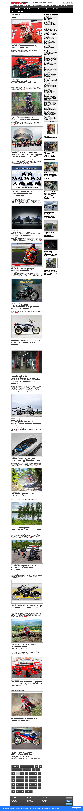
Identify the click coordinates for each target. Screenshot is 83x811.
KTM (57, 9)
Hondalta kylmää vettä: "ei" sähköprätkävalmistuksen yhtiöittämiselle (22, 193)
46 (30, 787)
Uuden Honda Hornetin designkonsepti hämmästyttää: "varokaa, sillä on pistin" (26, 607)
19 (35, 773)
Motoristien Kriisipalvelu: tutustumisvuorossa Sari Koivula (51, 137)
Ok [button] (76, 808)
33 (35, 780)
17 (26, 773)
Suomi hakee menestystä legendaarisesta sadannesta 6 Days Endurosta (50, 42)
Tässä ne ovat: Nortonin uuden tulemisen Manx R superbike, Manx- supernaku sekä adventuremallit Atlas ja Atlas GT (50, 195)
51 (22, 791)
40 (35, 784)
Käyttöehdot (13, 804)
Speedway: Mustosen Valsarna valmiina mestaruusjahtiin (50, 46)
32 (30, 780)
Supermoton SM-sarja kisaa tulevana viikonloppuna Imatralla (50, 29)
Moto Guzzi (62, 9)
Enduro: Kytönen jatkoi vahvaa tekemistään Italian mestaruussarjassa (23, 647)
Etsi (68, 797)
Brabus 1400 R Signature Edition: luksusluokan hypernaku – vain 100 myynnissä (50, 253)
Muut (22, 11)
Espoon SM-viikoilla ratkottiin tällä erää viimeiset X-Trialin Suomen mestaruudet (50, 80)
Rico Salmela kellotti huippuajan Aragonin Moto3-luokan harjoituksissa (50, 18)
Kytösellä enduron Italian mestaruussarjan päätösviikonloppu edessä (26, 83)
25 (30, 777)
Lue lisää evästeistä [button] (55, 808)
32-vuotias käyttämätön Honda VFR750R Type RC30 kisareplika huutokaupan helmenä (24, 754)
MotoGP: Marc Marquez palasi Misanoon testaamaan (23, 270)
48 (39, 787)
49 (13, 791)
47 (35, 787)
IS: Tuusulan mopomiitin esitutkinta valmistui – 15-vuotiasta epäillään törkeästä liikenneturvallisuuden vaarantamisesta (50, 24)
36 (17, 784)
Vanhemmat (28, 791)
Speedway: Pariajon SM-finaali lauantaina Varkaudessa (50, 63)
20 (39, 773)
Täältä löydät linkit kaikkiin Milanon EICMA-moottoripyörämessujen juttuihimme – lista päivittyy (50, 175)
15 (17, 773)
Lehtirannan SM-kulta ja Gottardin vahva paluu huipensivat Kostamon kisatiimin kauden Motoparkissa (50, 68)
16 (22, 773)
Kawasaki (52, 9)
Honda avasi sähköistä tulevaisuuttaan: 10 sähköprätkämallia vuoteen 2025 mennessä (26, 234)
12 (33, 769)
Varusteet (30, 5)
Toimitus (28, 797)
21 (13, 777)
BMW (16, 9)
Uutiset (24, 5)
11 (29, 769)
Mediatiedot (44, 802)
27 (39, 777)
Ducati (20, 9)
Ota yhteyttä (63, 5)
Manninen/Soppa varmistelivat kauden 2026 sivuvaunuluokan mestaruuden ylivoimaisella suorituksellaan (50, 103)
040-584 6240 (30, 804)
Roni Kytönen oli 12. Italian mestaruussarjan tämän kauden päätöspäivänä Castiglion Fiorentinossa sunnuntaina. (26, 51)
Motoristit (44, 5)
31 (26, 780)
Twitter (69, 804)
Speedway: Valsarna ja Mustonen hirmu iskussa (49, 37)
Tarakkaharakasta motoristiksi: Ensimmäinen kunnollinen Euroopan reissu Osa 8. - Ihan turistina (50, 215)
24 (26, 777)
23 (22, 777)
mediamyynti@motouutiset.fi (47, 800)
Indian (46, 9)
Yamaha (18, 11)
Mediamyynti (45, 797)
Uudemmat (15, 766)
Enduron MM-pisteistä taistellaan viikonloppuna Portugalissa (24, 495)
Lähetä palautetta (29, 801)
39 (30, 784)
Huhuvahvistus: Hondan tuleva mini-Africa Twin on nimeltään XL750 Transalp (26, 342)
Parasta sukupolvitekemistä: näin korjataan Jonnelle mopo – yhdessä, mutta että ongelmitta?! (50, 271)
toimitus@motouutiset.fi (30, 802)
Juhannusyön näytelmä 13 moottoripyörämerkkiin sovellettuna (26, 528)
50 (17, 791)
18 (30, 773)
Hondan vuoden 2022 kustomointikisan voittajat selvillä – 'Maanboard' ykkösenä (25, 307)
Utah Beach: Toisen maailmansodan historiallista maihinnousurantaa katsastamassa (49, 235)
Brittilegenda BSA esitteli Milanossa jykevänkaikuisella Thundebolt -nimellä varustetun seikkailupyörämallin (49, 156)
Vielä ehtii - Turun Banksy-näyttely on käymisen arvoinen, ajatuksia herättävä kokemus (50, 113)
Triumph (12, 11)
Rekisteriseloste (14, 802)
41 (39, 784)
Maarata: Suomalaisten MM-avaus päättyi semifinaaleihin (50, 108)
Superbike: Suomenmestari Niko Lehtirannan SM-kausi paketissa (50, 33)
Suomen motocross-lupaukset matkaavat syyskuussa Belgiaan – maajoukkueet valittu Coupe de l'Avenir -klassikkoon (50, 58)
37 (22, 784)
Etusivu (12, 5)
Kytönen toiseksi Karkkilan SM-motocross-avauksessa (24, 719)
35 (13, 784)
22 (17, 777)
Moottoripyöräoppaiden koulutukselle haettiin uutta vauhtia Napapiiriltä (49, 91)
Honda (35, 9)
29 (17, 780)
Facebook (68, 801)
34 (39, 780)
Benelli (39, 571)
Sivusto (57, 5)
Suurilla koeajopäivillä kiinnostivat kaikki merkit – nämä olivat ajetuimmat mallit (25, 567)
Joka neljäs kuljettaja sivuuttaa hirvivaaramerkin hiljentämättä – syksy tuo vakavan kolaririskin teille (50, 85)
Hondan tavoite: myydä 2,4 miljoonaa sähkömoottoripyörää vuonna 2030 (26, 460)
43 (17, 787)
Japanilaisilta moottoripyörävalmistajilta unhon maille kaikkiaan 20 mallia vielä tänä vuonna (26, 423)
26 (35, 777)
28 (13, 780)
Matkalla (36, 5)
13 (37, 769)
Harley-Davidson (28, 9)
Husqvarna (41, 9)
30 (22, 780)
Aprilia (12, 9)
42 (13, 787)
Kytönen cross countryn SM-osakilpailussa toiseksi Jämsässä (25, 119)
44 (22, 787)
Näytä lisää (51, 121)
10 (24, 769)
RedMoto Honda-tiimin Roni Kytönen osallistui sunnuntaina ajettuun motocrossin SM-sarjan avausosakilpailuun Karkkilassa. (25, 723)
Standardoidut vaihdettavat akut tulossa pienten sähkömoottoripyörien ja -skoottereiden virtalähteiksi (26, 154)
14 (13, 773)
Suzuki (68, 9)
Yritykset (50, 5)
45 (26, 787)
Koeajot (18, 5)
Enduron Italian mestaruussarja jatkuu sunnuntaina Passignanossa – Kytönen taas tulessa (26, 683)
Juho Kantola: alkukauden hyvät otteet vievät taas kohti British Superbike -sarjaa (50, 118)
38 (26, 784)
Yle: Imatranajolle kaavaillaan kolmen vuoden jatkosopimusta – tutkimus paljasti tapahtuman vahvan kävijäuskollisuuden (50, 74)
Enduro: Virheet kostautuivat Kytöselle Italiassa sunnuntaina (26, 47)
